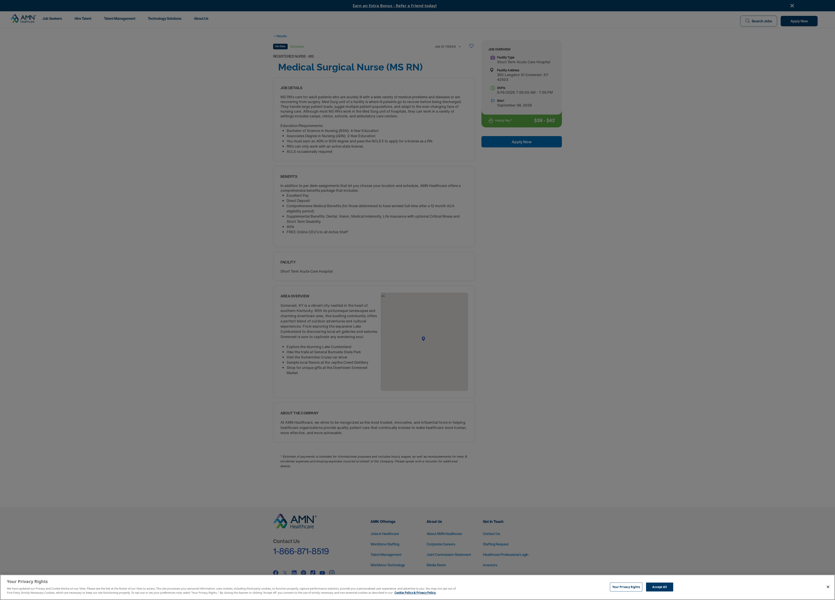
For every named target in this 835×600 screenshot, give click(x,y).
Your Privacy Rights (626, 587)
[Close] (828, 587)
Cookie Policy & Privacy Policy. (415, 593)
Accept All (659, 587)
